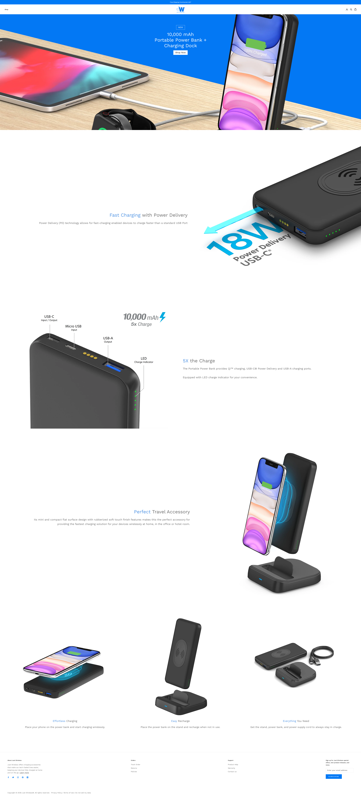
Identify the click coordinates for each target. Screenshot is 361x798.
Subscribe (333, 776)
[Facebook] (8, 777)
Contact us (232, 772)
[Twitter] (13, 777)
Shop (6, 9)
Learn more (24, 773)
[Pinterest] (23, 777)
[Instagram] (18, 777)
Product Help (233, 764)
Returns (134, 768)
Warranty (231, 768)
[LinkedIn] (27, 777)
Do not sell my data (83, 793)
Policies (134, 772)
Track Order (135, 764)
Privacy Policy (56, 793)
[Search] (351, 9)
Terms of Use (69, 793)
